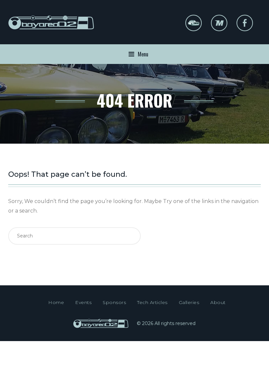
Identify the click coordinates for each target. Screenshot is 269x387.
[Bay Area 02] (51, 27)
